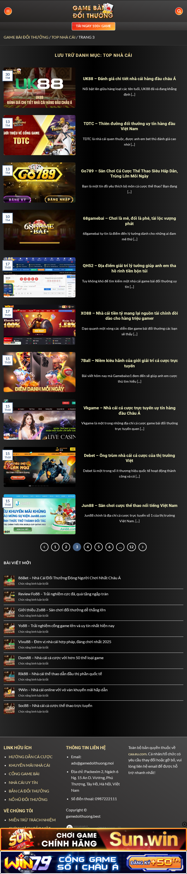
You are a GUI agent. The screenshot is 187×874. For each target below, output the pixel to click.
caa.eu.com (137, 753)
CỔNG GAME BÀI (24, 773)
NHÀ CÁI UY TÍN (23, 782)
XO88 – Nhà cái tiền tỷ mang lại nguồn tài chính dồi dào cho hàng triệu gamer (129, 316)
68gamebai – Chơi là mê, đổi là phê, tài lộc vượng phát (129, 221)
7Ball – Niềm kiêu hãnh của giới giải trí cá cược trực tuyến (129, 363)
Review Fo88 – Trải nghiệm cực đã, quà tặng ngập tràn (63, 593)
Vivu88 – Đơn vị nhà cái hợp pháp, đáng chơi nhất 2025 (64, 641)
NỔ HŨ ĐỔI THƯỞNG (28, 799)
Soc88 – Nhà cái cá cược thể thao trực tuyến (55, 705)
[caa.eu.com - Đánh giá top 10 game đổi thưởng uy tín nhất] (93, 11)
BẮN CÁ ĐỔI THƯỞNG (29, 791)
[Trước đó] (44, 547)
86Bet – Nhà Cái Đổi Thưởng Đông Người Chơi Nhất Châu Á (69, 577)
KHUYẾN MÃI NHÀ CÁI (29, 765)
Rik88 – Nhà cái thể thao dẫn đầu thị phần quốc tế (60, 673)
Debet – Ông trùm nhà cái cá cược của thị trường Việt (129, 458)
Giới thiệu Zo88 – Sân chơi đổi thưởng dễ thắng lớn (62, 609)
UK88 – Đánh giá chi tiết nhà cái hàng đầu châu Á (129, 78)
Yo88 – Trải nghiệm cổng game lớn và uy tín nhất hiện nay (66, 625)
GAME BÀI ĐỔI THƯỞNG (26, 37)
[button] (8, 11)
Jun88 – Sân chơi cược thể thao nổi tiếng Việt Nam (130, 505)
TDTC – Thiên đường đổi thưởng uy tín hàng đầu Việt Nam (129, 126)
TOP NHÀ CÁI (63, 37)
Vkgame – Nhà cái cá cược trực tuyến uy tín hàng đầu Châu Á (130, 411)
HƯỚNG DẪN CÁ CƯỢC (31, 756)
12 (131, 547)
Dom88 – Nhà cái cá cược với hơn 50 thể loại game (60, 657)
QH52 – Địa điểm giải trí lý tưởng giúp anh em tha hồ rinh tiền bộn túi (129, 268)
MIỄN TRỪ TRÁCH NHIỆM (32, 819)
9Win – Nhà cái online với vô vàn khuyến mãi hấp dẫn (63, 689)
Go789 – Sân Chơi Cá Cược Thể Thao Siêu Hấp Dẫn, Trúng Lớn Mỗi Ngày (129, 174)
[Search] (179, 11)
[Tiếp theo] (143, 547)
